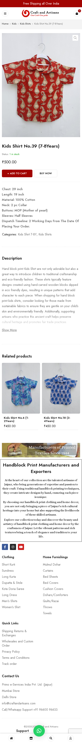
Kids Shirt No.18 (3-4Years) (57, 419)
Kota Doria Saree (13, 589)
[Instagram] (13, 547)
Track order (9, 664)
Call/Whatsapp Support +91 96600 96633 (30, 709)
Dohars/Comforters (55, 595)
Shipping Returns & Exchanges (14, 633)
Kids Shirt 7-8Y (27, 234)
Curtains (48, 570)
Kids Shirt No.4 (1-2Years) (16, 419)
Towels (47, 613)
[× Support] (39, 731)
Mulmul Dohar (52, 564)
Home (5, 23)
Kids (14, 23)
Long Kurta (9, 577)
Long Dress (9, 595)
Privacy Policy (11, 651)
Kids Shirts (25, 23)
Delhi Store (9, 697)
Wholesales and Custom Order (17, 643)
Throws (47, 607)
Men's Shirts (9, 601)
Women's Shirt (11, 607)
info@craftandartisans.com (18, 703)
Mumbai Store (11, 691)
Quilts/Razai (51, 601)
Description (12, 258)
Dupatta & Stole (12, 583)
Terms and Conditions (16, 658)
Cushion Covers (53, 589)
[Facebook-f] (5, 547)
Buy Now (46, 173)
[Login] (70, 738)
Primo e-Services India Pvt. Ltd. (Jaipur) (27, 684)
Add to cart (18, 173)
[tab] (12, 258)
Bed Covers (50, 583)
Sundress (8, 570)
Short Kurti (8, 564)
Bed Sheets (50, 577)
